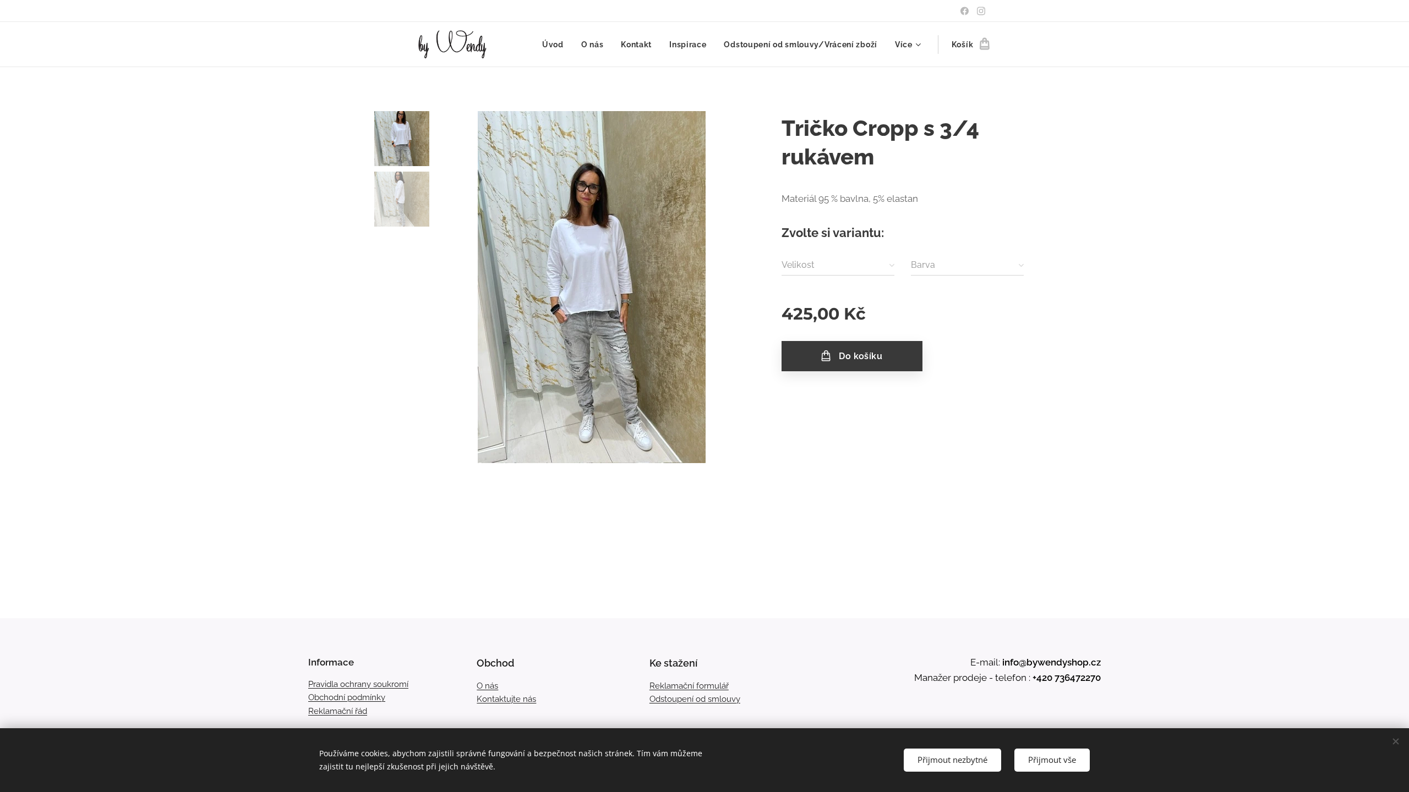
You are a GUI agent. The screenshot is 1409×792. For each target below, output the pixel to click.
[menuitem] (555, 44)
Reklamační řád (337, 711)
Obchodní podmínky (346, 697)
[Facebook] (964, 11)
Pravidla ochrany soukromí (358, 684)
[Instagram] (981, 11)
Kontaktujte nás (506, 699)
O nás (487, 686)
